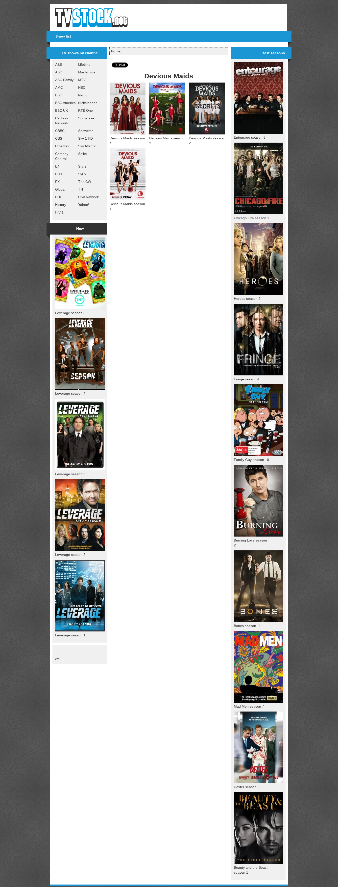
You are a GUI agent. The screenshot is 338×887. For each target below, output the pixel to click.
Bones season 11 (247, 626)
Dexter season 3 (247, 787)
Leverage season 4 (70, 393)
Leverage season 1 (70, 635)
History (60, 205)
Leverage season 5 (70, 313)
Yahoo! (83, 205)
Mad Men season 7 (249, 706)
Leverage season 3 (70, 474)
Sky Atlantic (87, 146)
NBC (81, 87)
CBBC (60, 131)
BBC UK (61, 110)
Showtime (86, 131)
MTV (82, 80)
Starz (82, 166)
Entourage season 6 (250, 137)
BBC (58, 95)
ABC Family (64, 80)
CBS (58, 138)
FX (57, 182)
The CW (84, 182)
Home (116, 51)
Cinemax (62, 146)
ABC (58, 72)
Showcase (86, 118)
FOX (58, 174)
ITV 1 (59, 212)
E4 (57, 166)
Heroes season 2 (247, 299)
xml (57, 659)
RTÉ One (85, 110)
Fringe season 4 (246, 379)
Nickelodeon (87, 103)
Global (60, 189)
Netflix (83, 95)
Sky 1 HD (85, 138)
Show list (63, 36)
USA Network (88, 197)
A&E (58, 64)
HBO (59, 197)
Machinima (86, 72)
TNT (81, 189)
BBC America (65, 103)
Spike (82, 154)
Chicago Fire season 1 (251, 218)
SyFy (82, 174)
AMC (59, 87)
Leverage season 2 (70, 555)
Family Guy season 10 (251, 460)
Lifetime (84, 64)
